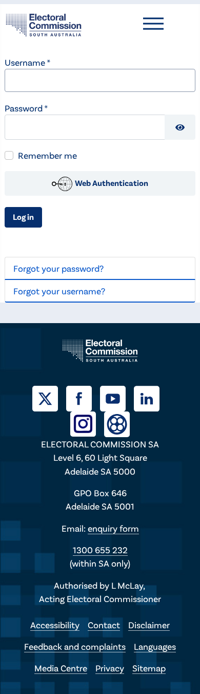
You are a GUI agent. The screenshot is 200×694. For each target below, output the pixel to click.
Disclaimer (149, 624)
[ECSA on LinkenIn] (151, 397)
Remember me (47, 155)
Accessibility (54, 624)
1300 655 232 (100, 549)
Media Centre (60, 667)
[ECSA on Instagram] (87, 422)
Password (26, 108)
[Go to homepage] (44, 23)
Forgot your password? (58, 268)
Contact (104, 624)
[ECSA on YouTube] (117, 397)
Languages (155, 646)
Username (27, 62)
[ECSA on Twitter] (49, 397)
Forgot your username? (59, 290)
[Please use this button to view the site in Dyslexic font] (117, 423)
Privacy (109, 667)
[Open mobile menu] (153, 23)
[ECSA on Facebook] (83, 397)
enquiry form (113, 528)
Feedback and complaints (75, 646)
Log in (23, 216)
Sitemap (149, 667)
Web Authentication (110, 182)
